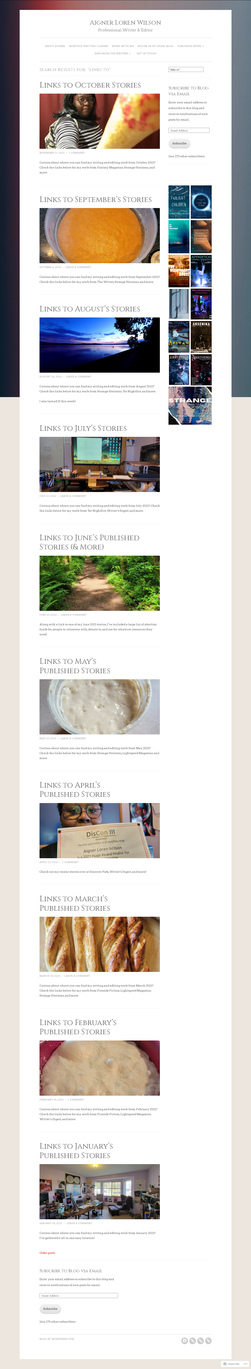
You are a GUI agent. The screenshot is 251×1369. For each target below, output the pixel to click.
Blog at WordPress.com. (57, 1339)
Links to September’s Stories (96, 199)
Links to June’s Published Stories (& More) (89, 542)
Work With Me (123, 46)
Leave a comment (78, 267)
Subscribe (180, 143)
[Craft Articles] (208, 1341)
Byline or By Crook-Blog (155, 46)
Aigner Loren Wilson (125, 23)
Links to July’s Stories (83, 428)
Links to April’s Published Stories (75, 790)
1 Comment (77, 152)
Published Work (189, 46)
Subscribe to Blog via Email (188, 91)
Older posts (47, 1253)
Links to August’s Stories (90, 309)
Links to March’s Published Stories (75, 903)
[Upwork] (192, 1341)
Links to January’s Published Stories (76, 1151)
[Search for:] (185, 69)
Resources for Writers (111, 53)
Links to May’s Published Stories (75, 666)
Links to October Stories (90, 85)
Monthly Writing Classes (88, 46)
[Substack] (200, 1341)
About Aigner (55, 46)
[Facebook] (184, 1341)
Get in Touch (146, 53)
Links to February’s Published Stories (78, 1027)
